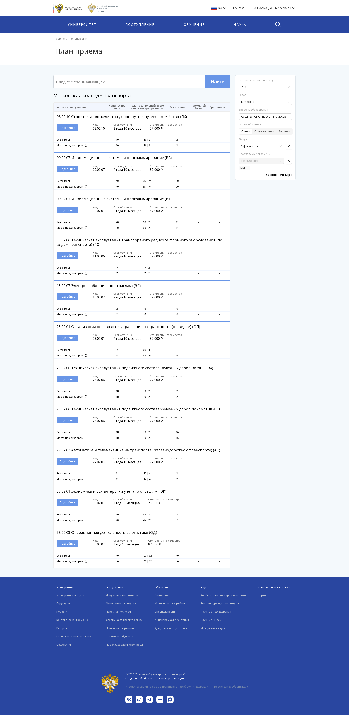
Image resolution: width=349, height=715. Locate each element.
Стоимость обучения (119, 636)
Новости (61, 611)
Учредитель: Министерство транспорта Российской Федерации (166, 686)
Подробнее (67, 128)
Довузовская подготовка (122, 595)
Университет (82, 24)
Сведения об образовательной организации (154, 678)
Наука (240, 24)
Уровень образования (253, 109)
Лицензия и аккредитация (172, 620)
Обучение (194, 24)
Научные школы (211, 620)
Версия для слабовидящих (231, 686)
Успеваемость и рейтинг (171, 603)
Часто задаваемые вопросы (124, 644)
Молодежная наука (213, 628)
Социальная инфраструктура (75, 636)
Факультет (246, 139)
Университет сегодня (70, 595)
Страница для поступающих (124, 620)
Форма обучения (250, 124)
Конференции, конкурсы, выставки (223, 595)
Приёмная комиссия (119, 611)
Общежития (64, 644)
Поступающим (78, 38)
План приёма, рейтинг (120, 628)
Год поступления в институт (257, 80)
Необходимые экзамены (255, 154)
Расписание (162, 595)
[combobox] (260, 146)
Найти (217, 81)
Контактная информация (72, 620)
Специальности (165, 611)
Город (242, 95)
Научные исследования (216, 611)
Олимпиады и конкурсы (121, 603)
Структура (63, 603)
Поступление (140, 24)
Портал (262, 595)
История (61, 628)
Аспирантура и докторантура (220, 603)
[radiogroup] (266, 131)
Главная (60, 38)
